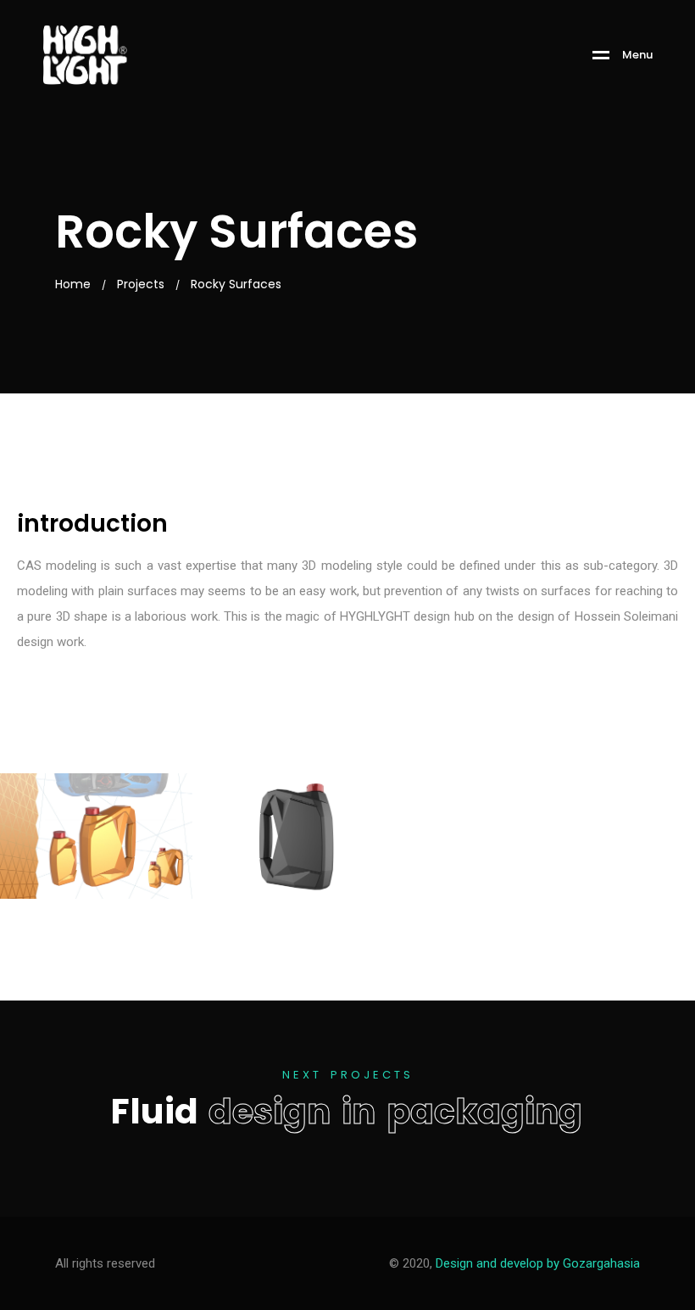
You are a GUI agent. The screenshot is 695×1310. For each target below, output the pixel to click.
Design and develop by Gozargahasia (538, 1263)
